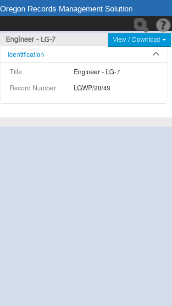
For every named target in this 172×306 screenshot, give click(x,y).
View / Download (137, 40)
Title (16, 71)
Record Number (33, 87)
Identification (25, 54)
